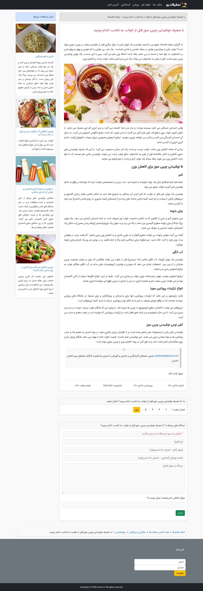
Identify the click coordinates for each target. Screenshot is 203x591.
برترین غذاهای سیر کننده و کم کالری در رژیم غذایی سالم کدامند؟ (37, 269)
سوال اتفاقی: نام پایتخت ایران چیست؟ (166, 498)
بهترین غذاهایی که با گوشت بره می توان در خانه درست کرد (36, 133)
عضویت (180, 573)
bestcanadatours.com (166, 356)
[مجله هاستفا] (176, 4)
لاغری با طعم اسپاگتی (44, 56)
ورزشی (136, 5)
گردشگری (125, 5)
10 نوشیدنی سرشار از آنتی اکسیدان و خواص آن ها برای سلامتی (38, 190)
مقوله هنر (145, 5)
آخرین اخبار (113, 5)
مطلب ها (157, 5)
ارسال (180, 513)
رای (136, 409)
